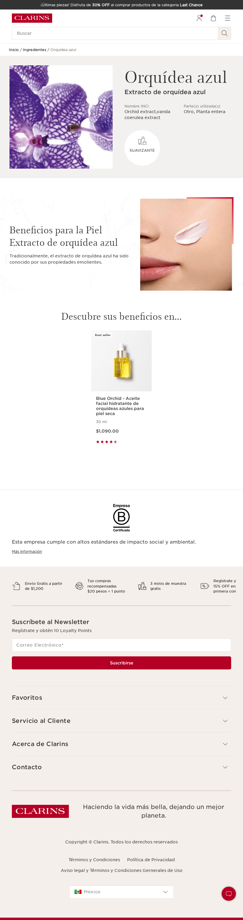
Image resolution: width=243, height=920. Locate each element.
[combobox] (121, 897)
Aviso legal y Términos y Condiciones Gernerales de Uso (122, 875)
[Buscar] (224, 33)
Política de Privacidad (151, 864)
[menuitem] (199, 18)
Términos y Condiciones (94, 864)
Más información (27, 551)
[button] (121, 702)
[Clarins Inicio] (32, 18)
